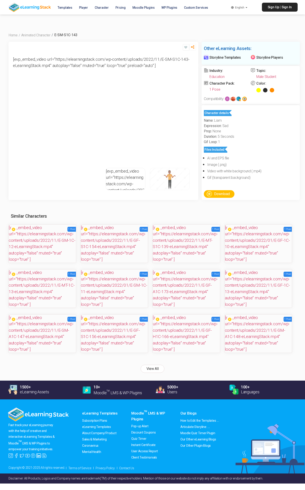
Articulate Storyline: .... (195, 427)
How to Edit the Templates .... (199, 420)
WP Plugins (169, 7)
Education (217, 77)
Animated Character (35, 35)
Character (102, 7)
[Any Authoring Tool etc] (244, 99)
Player (83, 7)
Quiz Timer (138, 438)
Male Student (266, 77)
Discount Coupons (143, 432)
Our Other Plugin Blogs (195, 445)
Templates (65, 7)
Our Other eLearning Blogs (198, 439)
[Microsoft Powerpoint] (233, 99)
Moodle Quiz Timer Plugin (197, 433)
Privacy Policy (105, 468)
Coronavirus (90, 445)
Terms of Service (79, 468)
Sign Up (273, 7)
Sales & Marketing (94, 439)
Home (13, 35)
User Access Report (144, 451)
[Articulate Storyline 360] (227, 99)
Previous (17, 109)
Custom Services (196, 7)
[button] (192, 49)
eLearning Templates (100, 413)
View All (152, 369)
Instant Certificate (143, 445)
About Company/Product (99, 433)
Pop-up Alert (139, 426)
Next (189, 109)
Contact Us (126, 468)
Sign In (287, 7)
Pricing (120, 7)
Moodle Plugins (143, 7)
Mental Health (91, 452)
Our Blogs (188, 413)
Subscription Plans (94, 420)
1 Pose (214, 89)
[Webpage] (238, 99)
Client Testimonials (144, 457)
